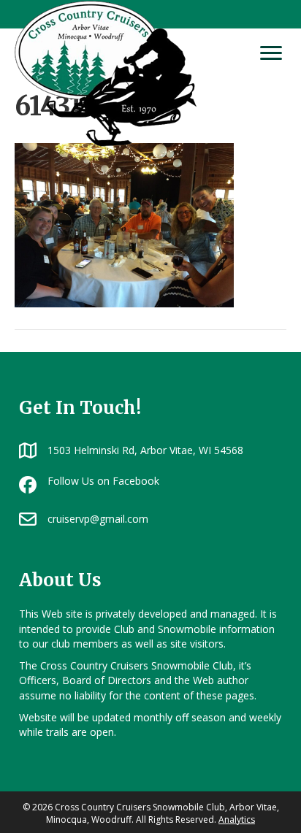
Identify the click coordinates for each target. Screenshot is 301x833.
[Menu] (271, 53)
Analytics (236, 819)
